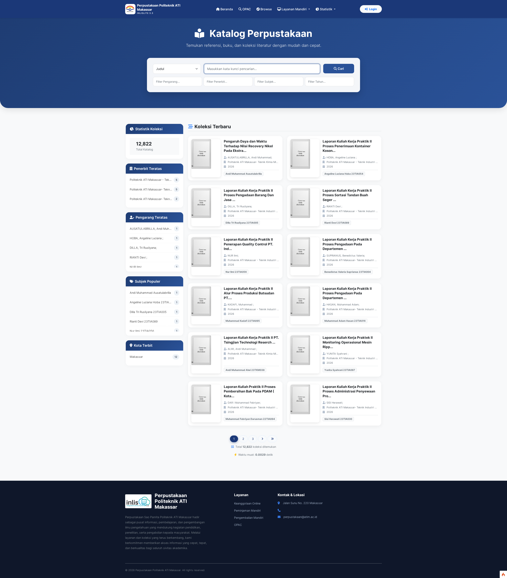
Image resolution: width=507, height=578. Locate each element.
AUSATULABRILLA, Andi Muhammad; (152, 228)
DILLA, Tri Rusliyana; (143, 247)
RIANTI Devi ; (138, 257)
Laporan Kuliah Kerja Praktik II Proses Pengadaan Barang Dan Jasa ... (249, 195)
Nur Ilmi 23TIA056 (142, 331)
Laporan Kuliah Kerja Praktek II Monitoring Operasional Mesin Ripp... (348, 342)
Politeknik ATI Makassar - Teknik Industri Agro (152, 179)
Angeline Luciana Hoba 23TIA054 (152, 302)
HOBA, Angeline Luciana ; (146, 238)
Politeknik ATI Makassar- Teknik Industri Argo (152, 189)
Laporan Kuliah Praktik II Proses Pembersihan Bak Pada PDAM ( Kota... (249, 391)
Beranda (226, 9)
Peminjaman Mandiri (247, 510)
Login (373, 9)
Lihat (208, 158)
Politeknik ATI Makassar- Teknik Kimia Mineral (152, 199)
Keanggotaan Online (247, 503)
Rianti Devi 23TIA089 (144, 321)
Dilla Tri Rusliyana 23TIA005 (148, 312)
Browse (266, 9)
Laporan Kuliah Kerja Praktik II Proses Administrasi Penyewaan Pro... (349, 391)
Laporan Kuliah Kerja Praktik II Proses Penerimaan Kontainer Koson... (347, 146)
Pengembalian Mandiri (248, 517)
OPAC (246, 9)
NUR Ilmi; (136, 267)
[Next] (262, 438)
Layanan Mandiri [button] (294, 9)
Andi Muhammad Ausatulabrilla (150, 292)
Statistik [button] (326, 9)
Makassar (136, 356)
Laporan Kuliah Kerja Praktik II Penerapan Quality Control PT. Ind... (248, 244)
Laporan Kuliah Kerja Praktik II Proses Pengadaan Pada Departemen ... (347, 244)
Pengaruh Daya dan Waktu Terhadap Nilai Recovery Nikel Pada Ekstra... (248, 146)
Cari (341, 69)
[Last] (272, 438)
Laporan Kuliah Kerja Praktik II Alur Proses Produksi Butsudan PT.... (249, 293)
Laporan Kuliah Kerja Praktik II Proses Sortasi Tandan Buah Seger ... (347, 195)
